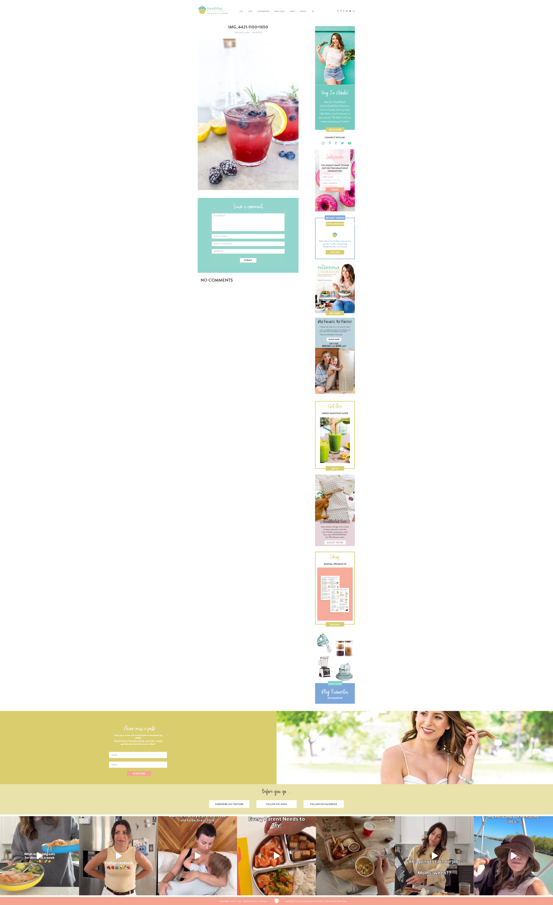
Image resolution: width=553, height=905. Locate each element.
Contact (263, 901)
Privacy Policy (250, 901)
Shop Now (335, 684)
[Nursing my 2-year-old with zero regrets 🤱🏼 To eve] (197, 855)
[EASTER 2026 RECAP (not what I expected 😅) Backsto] (355, 855)
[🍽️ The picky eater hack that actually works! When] (276, 855)
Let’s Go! (335, 252)
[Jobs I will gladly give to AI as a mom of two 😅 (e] (434, 855)
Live (250, 11)
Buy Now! (335, 313)
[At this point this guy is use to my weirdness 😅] (513, 855)
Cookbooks (263, 11)
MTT (345, 901)
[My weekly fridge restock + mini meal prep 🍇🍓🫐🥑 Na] (118, 855)
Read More (335, 129)
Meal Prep (279, 11)
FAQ (239, 901)
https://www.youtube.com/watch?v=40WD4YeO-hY (335, 224)
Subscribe (224, 901)
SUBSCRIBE (139, 773)
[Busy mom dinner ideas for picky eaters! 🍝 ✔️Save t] (39, 855)
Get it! (335, 468)
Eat (241, 11)
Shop (292, 11)
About (303, 11)
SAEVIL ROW (336, 901)
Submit (335, 189)
